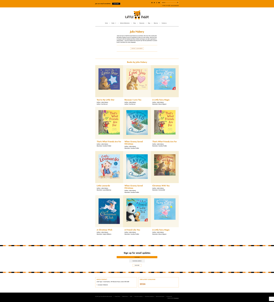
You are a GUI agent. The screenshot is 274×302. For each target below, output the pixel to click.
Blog (149, 23)
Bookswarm (176, 298)
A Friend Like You (132, 229)
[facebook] (152, 2)
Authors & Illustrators (125, 23)
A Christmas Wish (104, 229)
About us (156, 23)
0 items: (165, 5)
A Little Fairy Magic (161, 99)
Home (106, 23)
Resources (141, 23)
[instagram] (156, 2)
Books (113, 23)
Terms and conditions (138, 296)
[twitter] (154, 2)
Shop (134, 23)
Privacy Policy (117, 296)
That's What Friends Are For (109, 141)
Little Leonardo (103, 185)
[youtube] (159, 2)
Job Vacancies (169, 296)
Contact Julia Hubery (137, 48)
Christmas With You (161, 185)
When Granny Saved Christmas (134, 142)
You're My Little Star (105, 99)
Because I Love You (133, 99)
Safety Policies (125, 296)
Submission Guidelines (149, 296)
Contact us (164, 23)
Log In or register (175, 5)
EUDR (131, 296)
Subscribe (116, 3)
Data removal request (160, 296)
